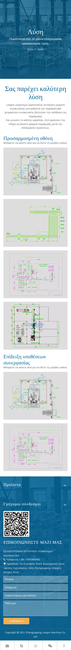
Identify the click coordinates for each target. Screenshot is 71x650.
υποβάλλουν (16, 621)
